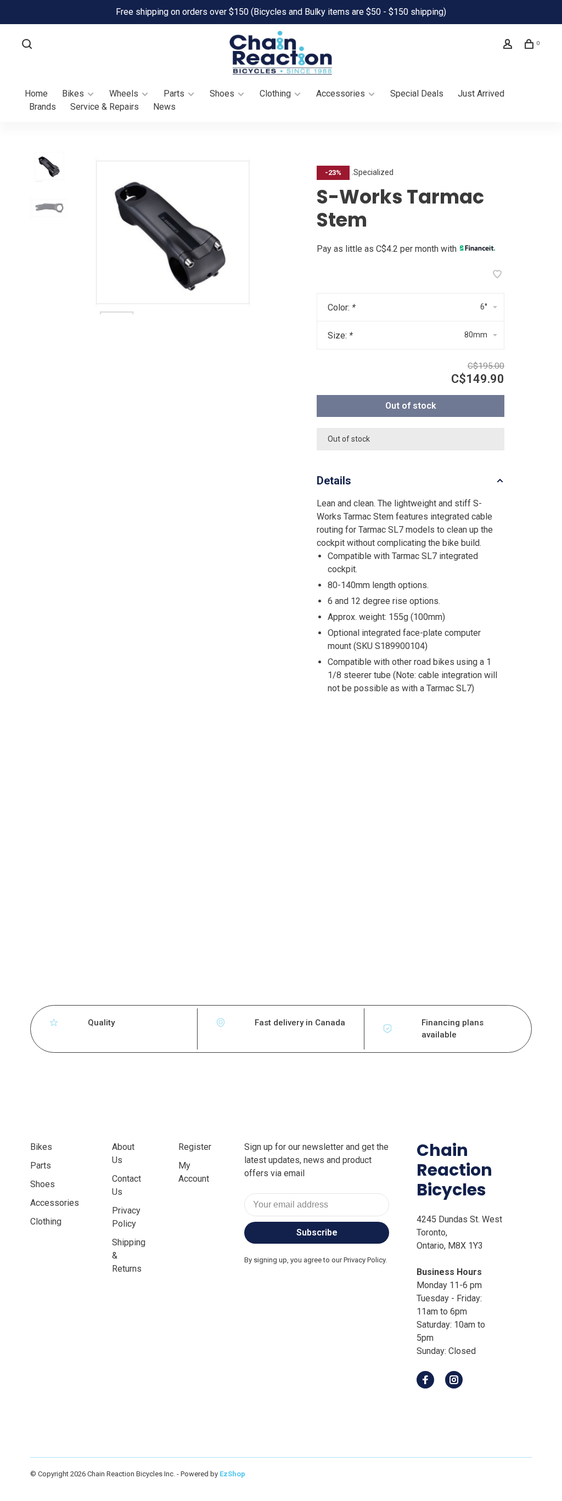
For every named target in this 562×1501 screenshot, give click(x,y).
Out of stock (410, 405)
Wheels (123, 93)
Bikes (73, 93)
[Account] (509, 45)
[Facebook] (425, 1380)
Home (36, 93)
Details (334, 480)
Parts (174, 93)
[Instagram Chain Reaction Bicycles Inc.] (454, 1380)
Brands (42, 106)
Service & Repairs (104, 106)
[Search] (28, 45)
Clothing (275, 93)
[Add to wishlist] (497, 275)
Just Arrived (481, 93)
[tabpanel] (172, 230)
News (164, 106)
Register (194, 1147)
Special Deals (416, 93)
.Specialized (373, 172)
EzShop (232, 1474)
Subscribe (317, 1232)
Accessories (340, 93)
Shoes (222, 93)
